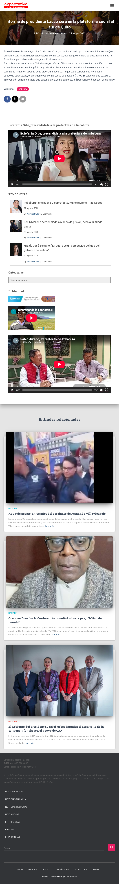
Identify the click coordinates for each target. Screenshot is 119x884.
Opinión (9, 829)
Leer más (49, 526)
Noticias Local (14, 791)
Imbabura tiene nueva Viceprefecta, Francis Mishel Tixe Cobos (63, 202)
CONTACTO (97, 869)
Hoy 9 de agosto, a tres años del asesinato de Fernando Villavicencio (57, 513)
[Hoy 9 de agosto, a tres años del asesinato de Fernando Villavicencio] (59, 467)
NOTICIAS (32, 869)
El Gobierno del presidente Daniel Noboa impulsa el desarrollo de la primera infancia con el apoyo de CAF (56, 728)
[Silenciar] (101, 184)
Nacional (23, 89)
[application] (59, 158)
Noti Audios (12, 814)
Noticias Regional (16, 807)
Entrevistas (12, 822)
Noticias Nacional (16, 799)
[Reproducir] (12, 184)
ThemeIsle (72, 876)
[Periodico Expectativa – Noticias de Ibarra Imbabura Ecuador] (17, 5)
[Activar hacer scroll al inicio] (113, 878)
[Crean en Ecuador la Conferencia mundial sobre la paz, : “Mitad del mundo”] (59, 572)
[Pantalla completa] (106, 184)
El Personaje (13, 837)
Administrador (33, 214)
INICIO (20, 869)
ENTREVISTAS (80, 869)
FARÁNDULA (63, 869)
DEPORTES (47, 869)
